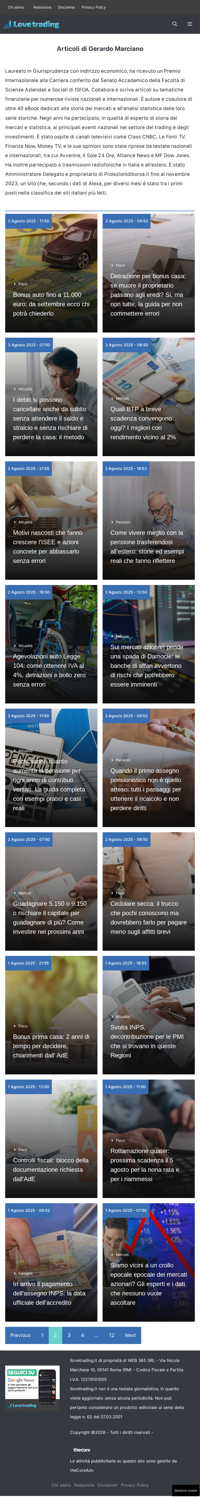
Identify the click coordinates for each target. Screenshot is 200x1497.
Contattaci (164, 1432)
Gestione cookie (185, 1490)
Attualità (25, 389)
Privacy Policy (94, 7)
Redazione (42, 7)
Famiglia (25, 1273)
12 (112, 1335)
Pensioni (123, 522)
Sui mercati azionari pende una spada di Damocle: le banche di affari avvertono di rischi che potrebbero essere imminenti (146, 665)
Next (130, 1335)
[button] (174, 24)
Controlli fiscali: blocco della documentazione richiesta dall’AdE (51, 1169)
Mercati (122, 398)
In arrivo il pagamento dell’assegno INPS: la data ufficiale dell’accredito (49, 1293)
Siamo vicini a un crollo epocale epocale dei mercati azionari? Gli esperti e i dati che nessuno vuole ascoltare (148, 1284)
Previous (20, 1335)
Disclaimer (66, 7)
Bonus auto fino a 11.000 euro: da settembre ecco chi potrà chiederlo (51, 304)
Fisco (22, 284)
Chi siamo (16, 7)
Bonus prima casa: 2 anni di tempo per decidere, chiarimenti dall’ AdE (51, 1046)
